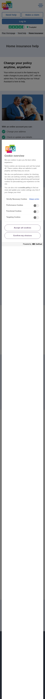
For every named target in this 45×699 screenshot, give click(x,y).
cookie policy (25, 188)
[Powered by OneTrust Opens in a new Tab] (32, 244)
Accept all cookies (22, 228)
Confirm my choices (22, 236)
